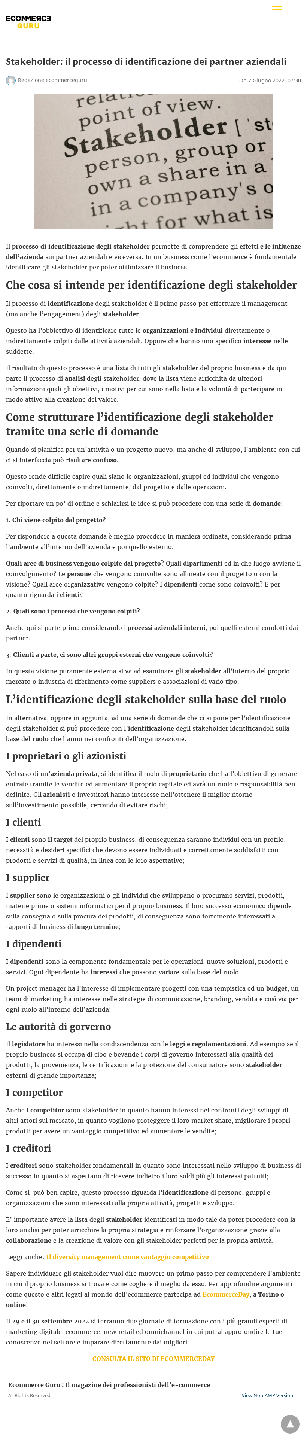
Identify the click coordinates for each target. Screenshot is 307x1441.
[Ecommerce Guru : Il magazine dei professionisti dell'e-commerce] (28, 37)
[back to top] (290, 1424)
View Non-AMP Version (267, 1395)
